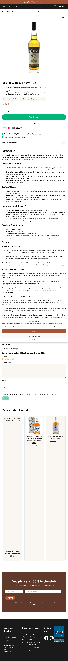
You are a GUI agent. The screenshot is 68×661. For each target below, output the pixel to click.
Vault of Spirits (6, 12)
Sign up (10, 598)
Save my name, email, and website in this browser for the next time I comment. (30, 394)
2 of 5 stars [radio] (5, 359)
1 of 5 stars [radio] (3, 359)
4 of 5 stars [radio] (10, 359)
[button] (63, 17)
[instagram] (52, 638)
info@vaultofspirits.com (13, 640)
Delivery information (35, 634)
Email (4, 387)
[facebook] (46, 638)
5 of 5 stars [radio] (13, 359)
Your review (6, 362)
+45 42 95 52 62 (10, 637)
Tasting (24, 634)
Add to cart (34, 117)
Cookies (33, 339)
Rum (13, 12)
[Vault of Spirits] (9, 6)
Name (4, 380)
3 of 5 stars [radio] (8, 359)
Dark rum (19, 12)
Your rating (6, 356)
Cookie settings (34, 647)
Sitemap (25, 642)
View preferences (34, 336)
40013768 (8, 651)
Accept (34, 331)
